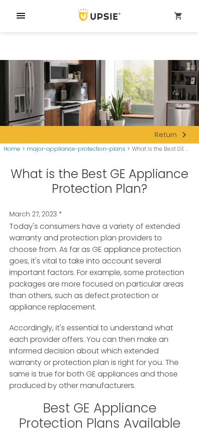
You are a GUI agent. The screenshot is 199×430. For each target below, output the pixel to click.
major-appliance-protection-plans (76, 149)
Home (12, 149)
